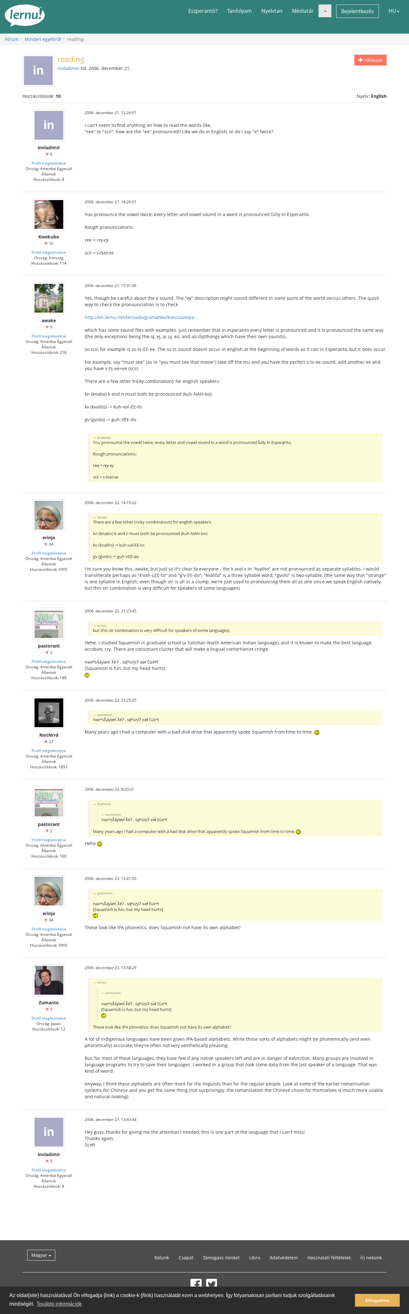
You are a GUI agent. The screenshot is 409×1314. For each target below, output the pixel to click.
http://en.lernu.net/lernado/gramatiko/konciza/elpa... (141, 317)
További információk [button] (59, 1304)
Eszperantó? (203, 10)
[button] (325, 10)
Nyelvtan (271, 10)
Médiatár (303, 10)
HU (392, 10)
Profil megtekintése (49, 163)
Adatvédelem (284, 1258)
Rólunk (161, 1258)
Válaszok (372, 60)
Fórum (12, 39)
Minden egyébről (43, 39)
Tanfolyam (239, 10)
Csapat (186, 1258)
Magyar (40, 1255)
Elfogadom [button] (377, 1300)
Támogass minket (221, 1258)
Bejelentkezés (357, 11)
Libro (254, 1258)
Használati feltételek (329, 1258)
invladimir (68, 68)
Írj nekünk (371, 1258)
